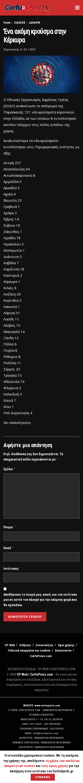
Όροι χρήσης (66, 645)
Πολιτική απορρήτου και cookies (29, 650)
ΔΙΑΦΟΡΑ (34, 22)
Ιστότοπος (11, 568)
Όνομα (9, 527)
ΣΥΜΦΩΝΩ (42, 777)
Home (7, 22)
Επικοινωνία (63, 650)
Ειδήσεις (25, 645)
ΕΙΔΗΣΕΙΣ (19, 22)
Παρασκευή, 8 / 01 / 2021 (19, 49)
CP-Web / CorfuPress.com (35, 674)
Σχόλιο (9, 469)
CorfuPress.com (41, 656)
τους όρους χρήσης (55, 766)
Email (8, 548)
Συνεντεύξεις (44, 645)
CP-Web (10, 645)
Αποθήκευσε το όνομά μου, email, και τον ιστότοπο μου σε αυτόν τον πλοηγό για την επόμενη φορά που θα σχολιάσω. (40, 600)
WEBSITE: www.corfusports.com (41, 705)
